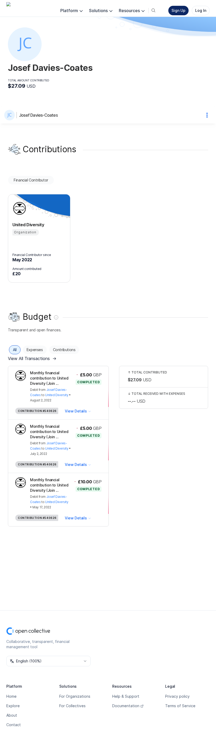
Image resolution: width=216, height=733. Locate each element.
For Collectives (72, 706)
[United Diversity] (18, 208)
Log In (200, 10)
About (11, 715)
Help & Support (125, 696)
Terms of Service (180, 706)
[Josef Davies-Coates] (10, 115)
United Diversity (56, 395)
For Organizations (74, 696)
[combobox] (48, 661)
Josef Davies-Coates (38, 115)
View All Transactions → (32, 358)
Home (11, 696)
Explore (13, 706)
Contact (13, 724)
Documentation (125, 706)
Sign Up (178, 10)
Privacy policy (177, 696)
